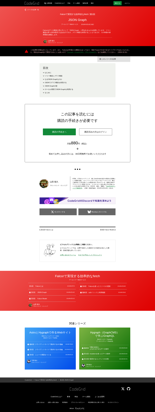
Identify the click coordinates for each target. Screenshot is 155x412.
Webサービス (74, 24)
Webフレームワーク (48, 336)
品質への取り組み (53, 402)
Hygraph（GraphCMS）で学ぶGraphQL (81, 52)
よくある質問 (99, 397)
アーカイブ (64, 24)
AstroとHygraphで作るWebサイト (50, 332)
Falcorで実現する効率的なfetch (74, 14)
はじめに (48, 72)
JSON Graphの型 (51, 86)
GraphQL (110, 341)
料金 (69, 3)
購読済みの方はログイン (95, 132)
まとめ (47, 93)
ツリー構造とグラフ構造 (53, 76)
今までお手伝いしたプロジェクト (90, 255)
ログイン (127, 3)
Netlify (55, 338)
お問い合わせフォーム (68, 255)
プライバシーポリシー (78, 402)
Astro (57, 336)
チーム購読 (76, 3)
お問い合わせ (40, 402)
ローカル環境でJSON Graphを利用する (59, 89)
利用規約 (65, 402)
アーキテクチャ (101, 341)
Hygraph (109, 339)
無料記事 (85, 3)
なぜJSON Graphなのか (53, 79)
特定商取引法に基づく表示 (96, 402)
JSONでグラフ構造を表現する (56, 82)
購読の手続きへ (59, 132)
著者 (92, 3)
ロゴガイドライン (113, 402)
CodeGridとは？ (60, 3)
